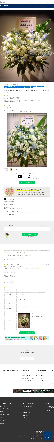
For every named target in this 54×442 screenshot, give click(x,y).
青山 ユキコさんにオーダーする (27, 182)
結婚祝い (25, 417)
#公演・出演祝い (13, 86)
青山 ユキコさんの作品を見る (30, 236)
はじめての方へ (28, 6)
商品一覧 (35, 6)
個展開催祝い (3, 423)
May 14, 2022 (15, 214)
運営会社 (20, 436)
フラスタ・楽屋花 (30, 1)
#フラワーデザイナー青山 (23, 86)
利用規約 (33, 436)
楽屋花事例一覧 (39, 375)
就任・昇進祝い (4, 417)
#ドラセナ (20, 87)
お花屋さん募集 (26, 436)
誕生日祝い (25, 415)
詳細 (17, 84)
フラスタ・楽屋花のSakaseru (6, 5)
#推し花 (31, 87)
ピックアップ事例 (40, 378)
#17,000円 (7, 86)
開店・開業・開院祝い (5, 408)
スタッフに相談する (26, 380)
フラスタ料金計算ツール (27, 378)
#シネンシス (14, 87)
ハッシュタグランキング (41, 380)
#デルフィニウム (8, 87)
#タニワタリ (26, 87)
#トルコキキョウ (40, 86)
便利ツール (48, 410)
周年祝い (2, 411)
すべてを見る (3, 406)
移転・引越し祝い (4, 414)
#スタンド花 (33, 86)
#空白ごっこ (18, 212)
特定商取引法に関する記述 (41, 436)
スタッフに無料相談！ (47, 435)
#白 (29, 86)
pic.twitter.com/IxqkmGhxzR (35, 212)
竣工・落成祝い (4, 420)
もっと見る (27, 358)
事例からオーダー (26, 375)
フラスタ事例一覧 (40, 372)
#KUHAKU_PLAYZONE (25, 212)
